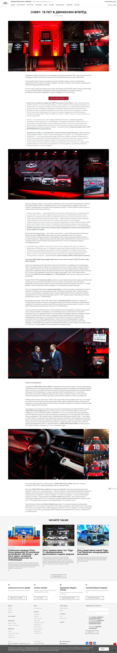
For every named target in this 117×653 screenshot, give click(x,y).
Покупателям (30, 4)
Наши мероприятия (38, 628)
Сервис (9, 631)
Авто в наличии (21, 4)
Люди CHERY (37, 620)
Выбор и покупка (12, 623)
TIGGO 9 (10, 608)
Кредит (61, 610)
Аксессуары (36, 614)
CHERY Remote (37, 624)
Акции (45, 4)
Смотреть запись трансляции (57, 98)
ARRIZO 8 (10, 612)
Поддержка (11, 635)
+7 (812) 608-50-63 (66, 641)
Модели (13, 4)
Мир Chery (51, 4)
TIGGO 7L (10, 610)
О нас (61, 616)
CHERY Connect (11, 637)
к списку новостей (57, 576)
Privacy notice (113, 488)
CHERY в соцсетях (38, 618)
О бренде (36, 616)
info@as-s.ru (64, 643)
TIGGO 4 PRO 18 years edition (41, 259)
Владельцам (39, 4)
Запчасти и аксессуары (13, 633)
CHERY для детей (38, 633)
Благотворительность (39, 622)
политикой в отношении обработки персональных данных (96, 622)
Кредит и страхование (13, 625)
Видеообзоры (37, 631)
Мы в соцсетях (63, 618)
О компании (69, 4)
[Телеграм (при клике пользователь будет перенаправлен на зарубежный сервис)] (94, 643)
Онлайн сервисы (60, 4)
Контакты (76, 4)
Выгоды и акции (37, 608)
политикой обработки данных (32, 647)
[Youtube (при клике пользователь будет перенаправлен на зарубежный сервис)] (90, 643)
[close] (116, 488)
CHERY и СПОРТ (37, 626)
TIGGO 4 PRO (80, 77)
